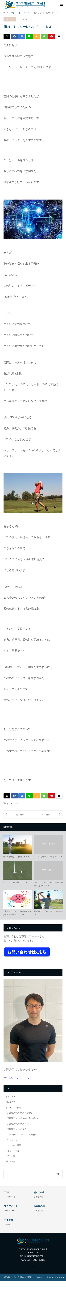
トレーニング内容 (13, 1107)
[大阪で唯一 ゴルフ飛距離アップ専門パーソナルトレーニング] (25, 5)
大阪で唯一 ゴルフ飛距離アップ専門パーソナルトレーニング (26, 1277)
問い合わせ (10, 1161)
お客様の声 (38, 1210)
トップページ (11, 1096)
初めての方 (10, 1102)
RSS (33, 1266)
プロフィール (11, 1140)
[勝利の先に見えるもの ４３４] (47, 814)
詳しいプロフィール (17, 1077)
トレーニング (10, 19)
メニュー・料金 (12, 1151)
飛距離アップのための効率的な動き (22, 1118)
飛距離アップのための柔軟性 (19, 1113)
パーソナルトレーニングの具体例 (21, 1135)
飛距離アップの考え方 (17, 1129)
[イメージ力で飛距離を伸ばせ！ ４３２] (18, 814)
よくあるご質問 (14, 1145)
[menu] (61, 5)
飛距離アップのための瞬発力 (19, 1124)
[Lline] (29, 36)
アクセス (11, 1156)
